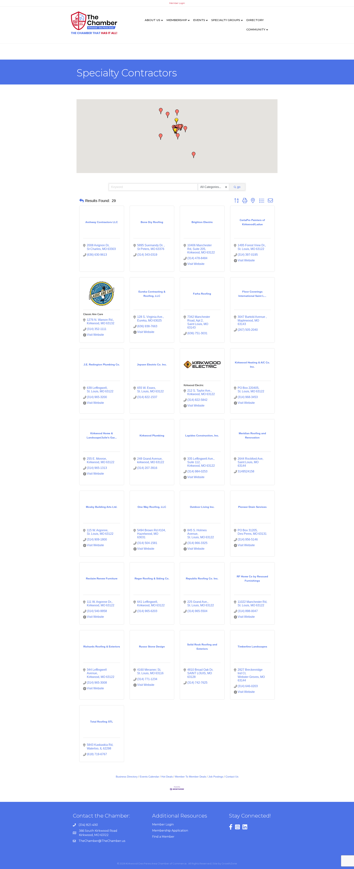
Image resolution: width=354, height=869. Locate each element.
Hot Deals (167, 776)
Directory (255, 20)
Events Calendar (149, 776)
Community (255, 29)
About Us (152, 20)
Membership (176, 20)
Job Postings (215, 776)
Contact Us (231, 776)
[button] (176, 121)
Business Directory (127, 776)
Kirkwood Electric (194, 385)
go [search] (238, 187)
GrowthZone (229, 863)
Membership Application (170, 830)
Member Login (177, 3)
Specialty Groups (225, 20)
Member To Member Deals (190, 776)
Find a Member (163, 836)
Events (199, 20)
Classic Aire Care (93, 314)
